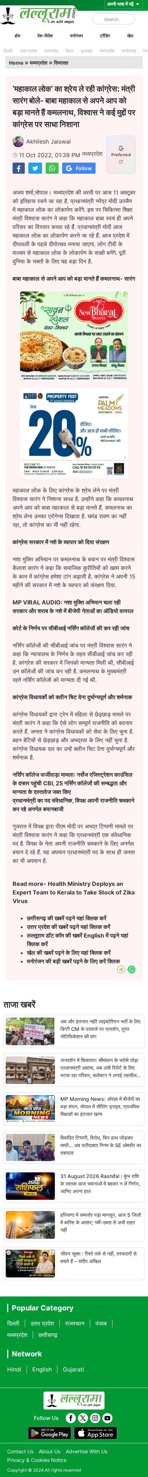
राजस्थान (74, 1323)
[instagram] (95, 1418)
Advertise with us (86, 1451)
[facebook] (71, 1418)
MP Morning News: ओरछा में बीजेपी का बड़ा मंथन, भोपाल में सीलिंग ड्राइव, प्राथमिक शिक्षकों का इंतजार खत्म (100, 1106)
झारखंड (86, 50)
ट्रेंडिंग (105, 35)
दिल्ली (8, 50)
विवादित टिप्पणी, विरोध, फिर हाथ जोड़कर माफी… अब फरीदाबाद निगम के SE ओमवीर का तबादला (100, 1145)
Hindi (14, 1369)
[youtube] (107, 1418)
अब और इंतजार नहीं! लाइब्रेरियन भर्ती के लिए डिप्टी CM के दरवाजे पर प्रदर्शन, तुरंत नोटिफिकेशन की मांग (100, 1028)
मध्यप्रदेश (107, 50)
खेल (130, 35)
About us (49, 1451)
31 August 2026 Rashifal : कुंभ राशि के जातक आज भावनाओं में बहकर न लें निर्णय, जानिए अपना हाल (100, 1183)
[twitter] (83, 1418)
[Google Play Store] (49, 1433)
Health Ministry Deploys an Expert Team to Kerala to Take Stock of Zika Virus (74, 892)
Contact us (20, 1451)
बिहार (69, 50)
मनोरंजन (76, 35)
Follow (84, 168)
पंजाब (101, 1323)
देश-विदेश (45, 35)
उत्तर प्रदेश (28, 50)
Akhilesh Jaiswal (48, 141)
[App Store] (95, 1433)
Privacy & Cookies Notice (36, 1460)
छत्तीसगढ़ (129, 50)
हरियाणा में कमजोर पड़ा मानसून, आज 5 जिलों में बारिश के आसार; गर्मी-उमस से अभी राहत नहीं (100, 1222)
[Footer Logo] (74, 1401)
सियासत (61, 63)
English (42, 1369)
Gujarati (73, 1369)
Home (16, 63)
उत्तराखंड (51, 50)
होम (17, 35)
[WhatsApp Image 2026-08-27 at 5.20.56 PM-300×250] (74, 476)
